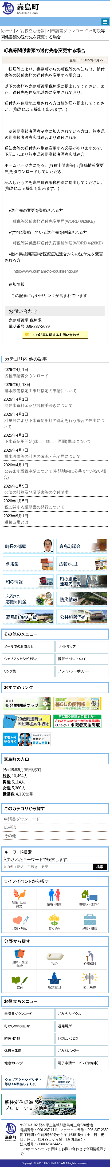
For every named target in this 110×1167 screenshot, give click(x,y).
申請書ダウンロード (22, 819)
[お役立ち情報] (32, 30)
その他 (10, 835)
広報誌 (10, 827)
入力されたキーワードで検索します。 (37, 859)
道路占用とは (17, 522)
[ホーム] (8, 30)
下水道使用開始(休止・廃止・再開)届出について (48, 441)
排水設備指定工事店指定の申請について (41, 390)
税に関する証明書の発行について (35, 507)
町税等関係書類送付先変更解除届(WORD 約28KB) (58, 243)
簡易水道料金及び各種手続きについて (39, 405)
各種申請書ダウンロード (27, 375)
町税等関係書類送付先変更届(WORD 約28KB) (54, 221)
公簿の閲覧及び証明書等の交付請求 (37, 492)
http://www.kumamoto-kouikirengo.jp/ (45, 271)
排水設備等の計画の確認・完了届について (43, 456)
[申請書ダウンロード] (69, 30)
